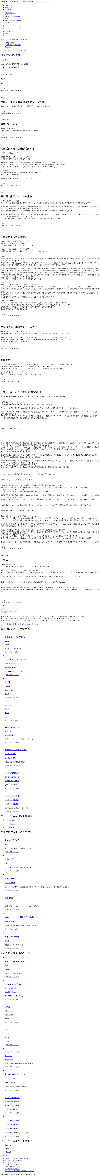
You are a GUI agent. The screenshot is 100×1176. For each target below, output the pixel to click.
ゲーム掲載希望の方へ (12, 1169)
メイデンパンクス (10, 55)
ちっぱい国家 (9, 921)
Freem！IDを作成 (32, 624)
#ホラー (7, 31)
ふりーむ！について (12, 1162)
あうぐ (7, 941)
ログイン (24, 39)
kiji (6, 902)
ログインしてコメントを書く (11, 624)
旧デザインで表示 (11, 1165)
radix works (8, 686)
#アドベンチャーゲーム (13, 67)
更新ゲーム (8, 7)
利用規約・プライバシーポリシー (16, 1158)
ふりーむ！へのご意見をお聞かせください (19, 1171)
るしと (7, 709)
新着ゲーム (8, 5)
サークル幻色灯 (10, 754)
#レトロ (7, 35)
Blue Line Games (10, 663)
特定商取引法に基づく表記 (14, 1160)
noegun (7, 641)
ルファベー (5, 60)
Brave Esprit (8, 731)
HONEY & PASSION (12, 777)
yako (6, 863)
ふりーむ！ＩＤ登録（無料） (11, 39)
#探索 (7, 33)
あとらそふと (9, 844)
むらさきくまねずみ (12, 800)
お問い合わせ (9, 1167)
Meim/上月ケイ (10, 883)
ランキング (8, 9)
